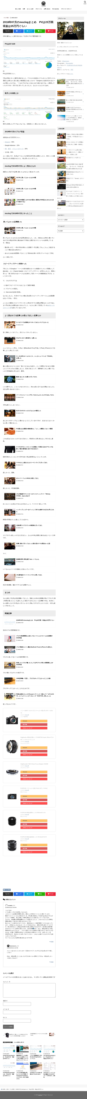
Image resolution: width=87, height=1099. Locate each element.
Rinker (26, 714)
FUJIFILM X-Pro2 (72, 65)
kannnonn (13, 946)
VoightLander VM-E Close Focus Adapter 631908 (34, 764)
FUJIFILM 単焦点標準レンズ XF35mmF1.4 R (32, 812)
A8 (6, 148)
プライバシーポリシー (66, 9)
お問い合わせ (47, 9)
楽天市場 (25, 724)
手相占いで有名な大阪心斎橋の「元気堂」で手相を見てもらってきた (74, 136)
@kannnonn (65, 61)
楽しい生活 (18, 9)
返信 (52, 941)
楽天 (9, 148)
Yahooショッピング (27, 728)
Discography (55, 9)
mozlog (40, 1095)
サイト (5, 1017)
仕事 (24, 9)
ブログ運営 (6, 17)
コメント (6, 982)
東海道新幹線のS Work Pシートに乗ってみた (75, 173)
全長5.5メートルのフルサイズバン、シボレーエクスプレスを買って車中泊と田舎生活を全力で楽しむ (70, 205)
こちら (71, 73)
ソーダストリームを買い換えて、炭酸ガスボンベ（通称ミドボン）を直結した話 (74, 152)
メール (6, 1009)
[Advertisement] (17, 870)
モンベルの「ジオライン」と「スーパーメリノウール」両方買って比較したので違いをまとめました (70, 195)
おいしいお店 (30, 9)
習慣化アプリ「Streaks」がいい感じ (75, 179)
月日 (72, 69)
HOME (3, 1089)
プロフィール (39, 9)
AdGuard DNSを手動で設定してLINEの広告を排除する (75, 186)
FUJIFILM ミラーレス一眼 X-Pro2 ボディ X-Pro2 (33, 788)
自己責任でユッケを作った (73, 157)
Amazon (7, 142)
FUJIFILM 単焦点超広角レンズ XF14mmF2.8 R (33, 837)
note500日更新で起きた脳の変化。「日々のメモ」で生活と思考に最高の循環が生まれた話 (74, 166)
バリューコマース (17, 148)
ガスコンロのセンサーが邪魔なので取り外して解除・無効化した (74, 144)
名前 (5, 1001)
